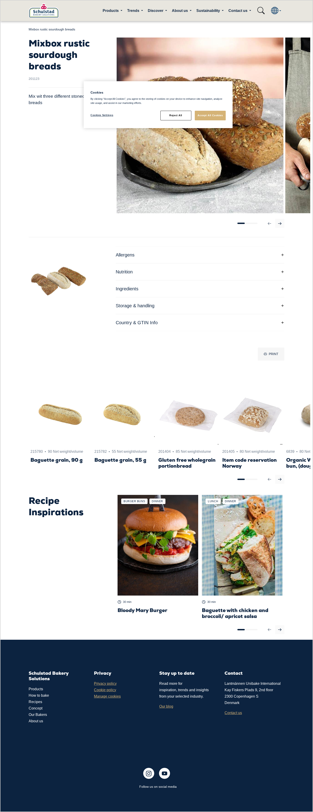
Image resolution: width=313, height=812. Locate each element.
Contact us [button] (238, 11)
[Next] (279, 223)
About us (36, 721)
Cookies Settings (102, 115)
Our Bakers (38, 715)
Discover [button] (156, 11)
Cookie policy (105, 690)
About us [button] (180, 11)
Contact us (233, 713)
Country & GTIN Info (137, 322)
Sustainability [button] (208, 11)
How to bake (39, 695)
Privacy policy (105, 683)
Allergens (125, 254)
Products (36, 689)
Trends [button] (133, 11)
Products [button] (111, 11)
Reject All (175, 115)
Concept (35, 708)
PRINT (273, 354)
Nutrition (124, 271)
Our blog (166, 706)
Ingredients (127, 288)
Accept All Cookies (210, 115)
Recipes (35, 702)
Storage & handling (135, 305)
